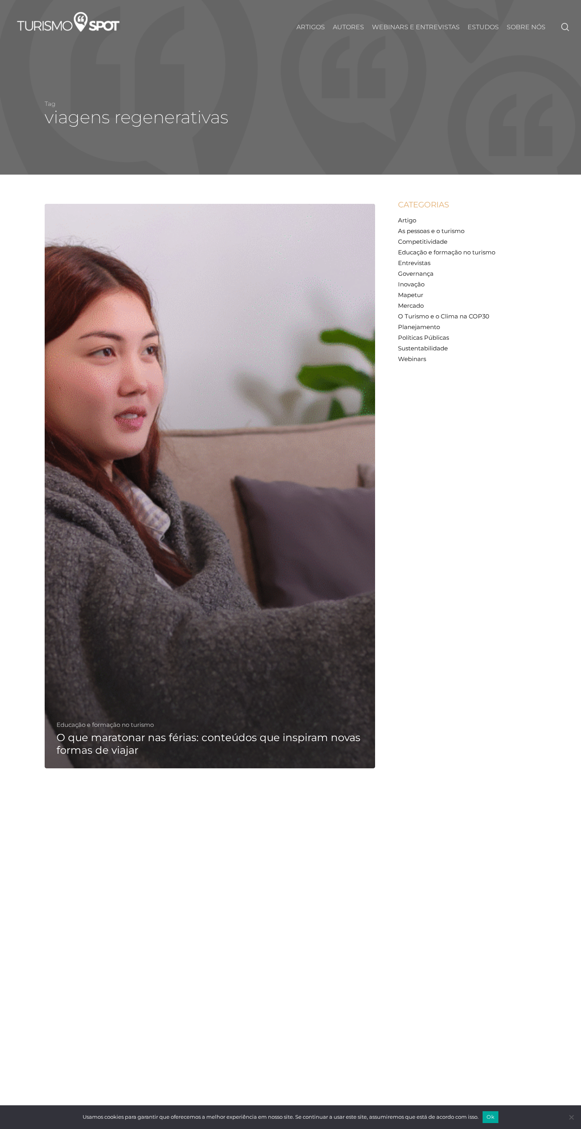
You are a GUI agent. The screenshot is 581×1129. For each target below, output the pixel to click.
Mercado (411, 305)
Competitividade (422, 241)
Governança (416, 273)
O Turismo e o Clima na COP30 (443, 316)
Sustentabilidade (423, 348)
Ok (490, 1117)
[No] (571, 1117)
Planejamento (419, 327)
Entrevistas (414, 263)
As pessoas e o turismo (431, 231)
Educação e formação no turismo (105, 725)
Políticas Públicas (423, 337)
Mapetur (410, 295)
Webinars (412, 359)
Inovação (411, 284)
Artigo (407, 220)
